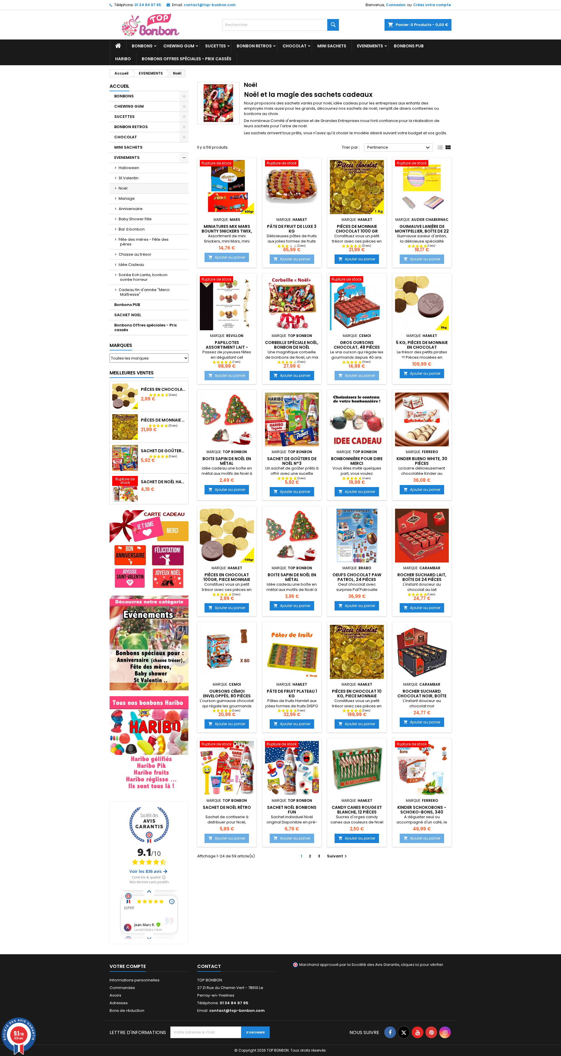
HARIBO (123, 59)
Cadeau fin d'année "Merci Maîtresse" (144, 292)
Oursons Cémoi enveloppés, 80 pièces (227, 693)
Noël (123, 188)
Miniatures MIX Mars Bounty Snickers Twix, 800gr (227, 231)
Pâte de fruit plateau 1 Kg (292, 693)
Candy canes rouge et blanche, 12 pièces (357, 809)
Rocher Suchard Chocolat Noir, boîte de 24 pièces (421, 696)
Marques (121, 345)
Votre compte (128, 966)
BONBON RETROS (254, 46)
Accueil (119, 86)
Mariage (127, 198)
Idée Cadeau (131, 264)
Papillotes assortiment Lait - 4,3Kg (227, 347)
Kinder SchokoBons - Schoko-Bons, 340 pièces (421, 812)
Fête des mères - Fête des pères (144, 242)
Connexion (396, 4)
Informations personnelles (135, 980)
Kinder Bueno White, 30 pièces (421, 461)
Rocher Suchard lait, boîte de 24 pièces (421, 577)
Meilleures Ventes (132, 372)
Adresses (119, 1003)
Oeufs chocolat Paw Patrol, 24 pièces (357, 577)
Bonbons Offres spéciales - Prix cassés (186, 59)
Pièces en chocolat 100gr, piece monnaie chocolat (163, 389)
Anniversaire (131, 208)
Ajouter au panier (226, 257)
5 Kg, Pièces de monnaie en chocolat (422, 345)
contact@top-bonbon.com (210, 4)
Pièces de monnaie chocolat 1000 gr (163, 420)
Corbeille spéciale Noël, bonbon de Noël (291, 345)
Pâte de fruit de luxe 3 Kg (291, 228)
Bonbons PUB (409, 46)
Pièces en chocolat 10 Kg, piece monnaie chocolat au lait (357, 696)
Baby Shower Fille (135, 219)
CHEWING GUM (178, 46)
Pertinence (399, 147)
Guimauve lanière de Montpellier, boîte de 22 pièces (422, 231)
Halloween (129, 168)
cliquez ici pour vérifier (422, 964)
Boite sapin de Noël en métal (226, 461)
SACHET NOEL (127, 315)
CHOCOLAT (295, 46)
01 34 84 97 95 (147, 4)
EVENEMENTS (370, 46)
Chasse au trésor (135, 254)
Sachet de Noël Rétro (227, 807)
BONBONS (142, 46)
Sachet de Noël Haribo (163, 481)
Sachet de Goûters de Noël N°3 (163, 450)
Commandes (122, 987)
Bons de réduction (127, 1010)
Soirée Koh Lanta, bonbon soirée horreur (143, 277)
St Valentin (128, 178)
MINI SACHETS (331, 46)
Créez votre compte (432, 4)
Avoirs (115, 995)
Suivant (337, 856)
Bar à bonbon (132, 229)
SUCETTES (215, 46)
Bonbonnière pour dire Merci (356, 461)
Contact (209, 966)
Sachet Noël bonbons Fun (291, 809)
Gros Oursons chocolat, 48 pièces (357, 345)
